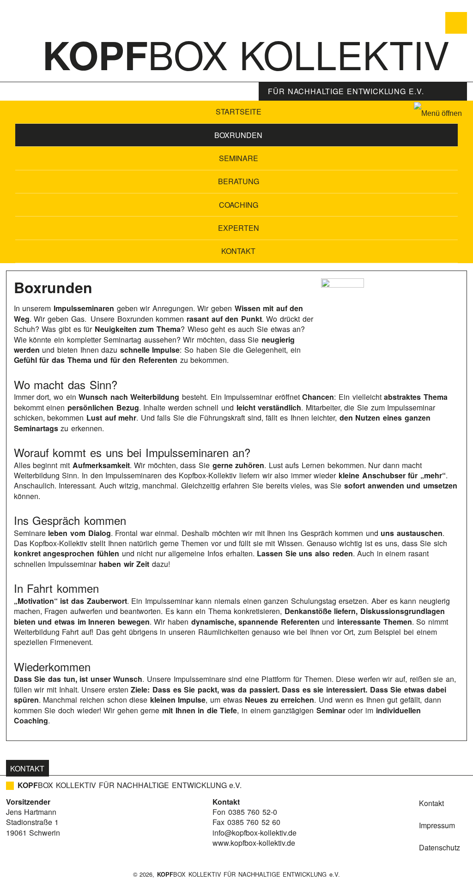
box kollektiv (245, 53)
